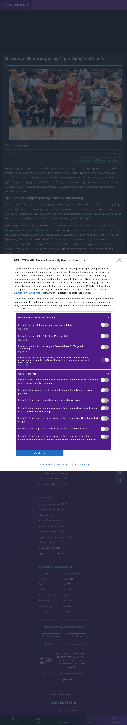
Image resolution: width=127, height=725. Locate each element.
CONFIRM (40, 453)
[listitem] (63, 317)
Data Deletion (45, 464)
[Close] (120, 261)
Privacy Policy (82, 464)
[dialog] (63, 362)
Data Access (63, 464)
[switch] (105, 325)
